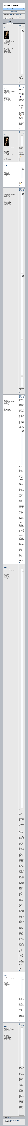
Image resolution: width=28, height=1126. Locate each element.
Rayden (5, 397)
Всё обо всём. (18, 17)
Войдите (11, 14)
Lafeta (5, 27)
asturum (5, 190)
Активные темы (14, 11)
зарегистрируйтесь (18, 14)
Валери (5, 88)
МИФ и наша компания (9, 17)
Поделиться (21, 25)
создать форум (21, 1123)
